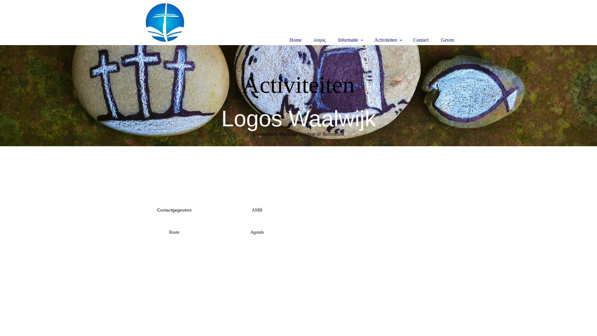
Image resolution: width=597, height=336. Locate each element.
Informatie (348, 40)
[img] (298, 95)
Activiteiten (385, 40)
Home (295, 40)
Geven (447, 40)
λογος (320, 40)
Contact (420, 40)
